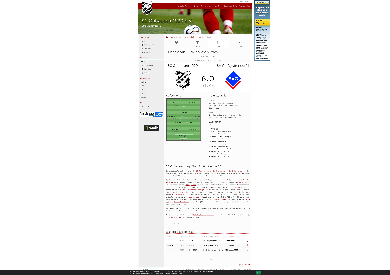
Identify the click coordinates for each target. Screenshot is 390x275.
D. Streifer (192, 129)
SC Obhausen (201, 171)
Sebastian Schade (192, 197)
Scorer (143, 93)
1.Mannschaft (145, 37)
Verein (187, 6)
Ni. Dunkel (175, 129)
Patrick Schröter (176, 194)
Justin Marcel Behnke (217, 199)
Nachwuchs (205, 6)
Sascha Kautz (185, 192)
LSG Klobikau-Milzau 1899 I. (203, 215)
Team (145, 41)
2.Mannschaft (145, 58)
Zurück (209, 259)
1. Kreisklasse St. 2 (150, 65)
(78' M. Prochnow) (173, 118)
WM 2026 (243, 1)
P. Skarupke (183, 112)
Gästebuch (247, 270)
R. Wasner (183, 139)
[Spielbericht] (247, 240)
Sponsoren (228, 6)
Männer (195, 6)
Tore (142, 86)
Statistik (146, 52)
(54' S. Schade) (195, 118)
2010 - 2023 (146, 106)
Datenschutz (235, 270)
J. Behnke (175, 103)
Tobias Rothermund (189, 190)
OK (258, 272)
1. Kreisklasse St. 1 (197, 46)
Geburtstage (222, 270)
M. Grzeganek (183, 136)
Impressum (211, 270)
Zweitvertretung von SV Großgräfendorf (228, 171)
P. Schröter (179, 122)
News (220, 6)
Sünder (144, 97)
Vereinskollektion (245, 6)
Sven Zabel (239, 182)
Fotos (215, 6)
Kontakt (201, 270)
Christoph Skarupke (204, 190)
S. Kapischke (171, 116)
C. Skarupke (189, 122)
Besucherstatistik (188, 270)
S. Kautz (197, 116)
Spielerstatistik (145, 78)
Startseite (180, 6)
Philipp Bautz (191, 185)
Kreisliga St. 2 (148, 45)
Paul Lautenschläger (181, 202)
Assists (143, 89)
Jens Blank (236, 187)
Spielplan (147, 49)
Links (235, 6)
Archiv (142, 102)
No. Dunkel (192, 103)
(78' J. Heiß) (175, 105)
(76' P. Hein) (175, 131)
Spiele (143, 82)
